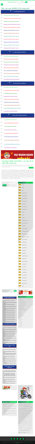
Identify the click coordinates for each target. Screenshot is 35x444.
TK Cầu (20, 320)
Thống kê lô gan (24, 242)
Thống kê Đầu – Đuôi (25, 255)
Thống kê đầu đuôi (24, 239)
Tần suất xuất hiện (24, 261)
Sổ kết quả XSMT (24, 201)
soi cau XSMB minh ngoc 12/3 (28, 176)
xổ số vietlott (24, 203)
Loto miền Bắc (24, 266)
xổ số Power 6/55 (24, 209)
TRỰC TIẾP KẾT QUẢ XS (22, 309)
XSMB (23, 184)
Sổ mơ (23, 285)
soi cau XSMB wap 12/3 (5, 178)
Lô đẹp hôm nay (22, 415)
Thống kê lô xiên (24, 244)
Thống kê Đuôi (24, 253)
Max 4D (23, 214)
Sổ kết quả (20, 316)
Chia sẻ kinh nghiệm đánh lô (26, 403)
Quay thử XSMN (24, 277)
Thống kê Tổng (24, 258)
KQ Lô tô (20, 323)
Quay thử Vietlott (24, 283)
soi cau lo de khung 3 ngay (25, 171)
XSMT (23, 190)
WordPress (17, 442)
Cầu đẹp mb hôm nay (22, 302)
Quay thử (20, 325)
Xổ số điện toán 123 (25, 223)
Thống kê (23, 217)
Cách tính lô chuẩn (27, 404)
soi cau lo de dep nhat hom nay (16, 171)
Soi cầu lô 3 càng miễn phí (23, 424)
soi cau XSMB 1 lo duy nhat (26, 423)
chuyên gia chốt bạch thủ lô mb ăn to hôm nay (11, 15)
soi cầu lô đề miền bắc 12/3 (21, 174)
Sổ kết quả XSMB (24, 195)
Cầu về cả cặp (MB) (24, 234)
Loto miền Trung (24, 272)
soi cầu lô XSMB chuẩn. (23, 425)
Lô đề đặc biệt (21, 306)
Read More (30, 167)
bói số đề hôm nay (21, 403)
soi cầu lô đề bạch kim (7, 174)
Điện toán (20, 319)
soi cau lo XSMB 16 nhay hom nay (26, 421)
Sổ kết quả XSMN (24, 198)
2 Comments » (18, 178)
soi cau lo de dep (7, 171)
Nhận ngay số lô (21, 308)
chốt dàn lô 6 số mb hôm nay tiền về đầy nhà (11, 56)
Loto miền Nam (24, 269)
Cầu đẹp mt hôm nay (22, 303)
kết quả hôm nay (24, 193)
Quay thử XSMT (24, 280)
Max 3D (23, 212)
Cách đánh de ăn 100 (26, 405)
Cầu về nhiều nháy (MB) (25, 236)
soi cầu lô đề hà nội (14, 174)
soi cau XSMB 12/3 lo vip (11, 176)
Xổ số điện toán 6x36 (25, 220)
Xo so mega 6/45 (24, 206)
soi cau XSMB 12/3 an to (25, 175)
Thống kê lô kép (24, 247)
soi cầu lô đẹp (28, 174)
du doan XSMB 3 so (25, 413)
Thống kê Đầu (24, 250)
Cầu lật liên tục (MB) (25, 231)
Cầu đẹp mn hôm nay (22, 305)
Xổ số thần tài (24, 225)
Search (4, 185)
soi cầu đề (27, 432)
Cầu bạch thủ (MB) (24, 228)
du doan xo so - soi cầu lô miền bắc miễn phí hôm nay (12, 170)
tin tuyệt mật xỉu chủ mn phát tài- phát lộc (11, 87)
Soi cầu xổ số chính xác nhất (7, 175)
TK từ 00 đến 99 (24, 264)
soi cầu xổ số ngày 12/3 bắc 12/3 (16, 175)
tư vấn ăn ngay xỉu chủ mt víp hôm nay (10, 119)
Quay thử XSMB (24, 275)
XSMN (23, 187)
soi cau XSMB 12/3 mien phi (20, 176)
